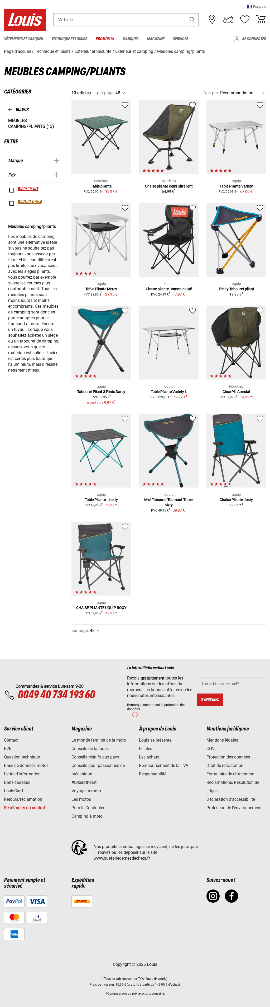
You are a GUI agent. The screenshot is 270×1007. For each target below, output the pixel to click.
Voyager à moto (86, 790)
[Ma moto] (228, 20)
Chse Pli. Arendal (236, 392)
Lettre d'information (22, 773)
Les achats (149, 757)
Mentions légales (222, 740)
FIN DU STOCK (30, 202)
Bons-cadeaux (17, 782)
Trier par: (211, 92)
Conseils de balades (90, 748)
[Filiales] (212, 20)
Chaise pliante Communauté (169, 289)
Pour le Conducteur (89, 807)
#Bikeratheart (84, 782)
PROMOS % (29, 189)
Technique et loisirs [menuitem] (69, 39)
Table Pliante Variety (236, 186)
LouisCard (13, 790)
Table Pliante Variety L (169, 392)
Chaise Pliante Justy (236, 500)
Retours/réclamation (23, 799)
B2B (8, 748)
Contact (11, 740)
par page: (105, 92)
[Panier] (260, 20)
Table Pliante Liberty (101, 500)
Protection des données (228, 757)
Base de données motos (26, 765)
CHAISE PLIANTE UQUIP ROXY (101, 608)
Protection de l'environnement (234, 807)
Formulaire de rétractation (230, 773)
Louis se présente (155, 740)
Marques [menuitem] (130, 39)
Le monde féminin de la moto (98, 740)
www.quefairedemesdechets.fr (122, 858)
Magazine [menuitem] (155, 39)
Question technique (22, 757)
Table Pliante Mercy (101, 289)
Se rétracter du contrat (24, 807)
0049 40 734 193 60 (56, 695)
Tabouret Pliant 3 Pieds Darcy (101, 392)
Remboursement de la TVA (163, 765)
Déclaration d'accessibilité (230, 799)
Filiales (145, 748)
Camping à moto (87, 816)
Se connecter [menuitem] (254, 39)
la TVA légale (143, 979)
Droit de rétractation (224, 765)
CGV (210, 748)
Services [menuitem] (180, 39)
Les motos (81, 799)
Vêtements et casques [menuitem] (23, 39)
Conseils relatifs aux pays (95, 757)
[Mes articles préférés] (244, 20)
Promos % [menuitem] (105, 39)
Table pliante (101, 186)
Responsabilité (152, 773)
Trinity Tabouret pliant (236, 289)
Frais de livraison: (102, 984)
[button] (256, 6)
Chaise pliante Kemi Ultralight (169, 186)
